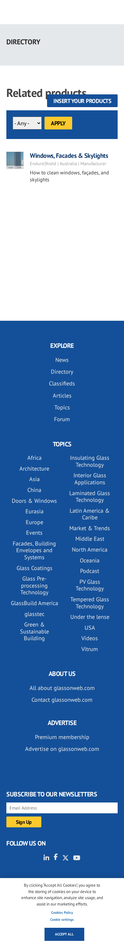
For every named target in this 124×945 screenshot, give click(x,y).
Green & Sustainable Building (34, 631)
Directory (62, 371)
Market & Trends (89, 528)
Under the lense (89, 616)
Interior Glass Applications (89, 479)
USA (90, 627)
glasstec (34, 614)
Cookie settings (62, 919)
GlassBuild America (34, 603)
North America (89, 549)
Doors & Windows (34, 500)
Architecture (34, 468)
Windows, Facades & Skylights (69, 155)
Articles (62, 395)
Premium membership (62, 737)
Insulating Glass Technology (89, 461)
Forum (62, 419)
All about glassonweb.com (62, 688)
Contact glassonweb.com (62, 699)
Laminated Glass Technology (89, 496)
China (34, 490)
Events (34, 532)
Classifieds (62, 383)
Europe (34, 522)
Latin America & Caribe (90, 514)
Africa (34, 457)
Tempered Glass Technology (89, 603)
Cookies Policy (62, 912)
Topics (62, 407)
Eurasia (34, 511)
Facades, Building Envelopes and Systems (34, 550)
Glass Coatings (34, 568)
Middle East (89, 538)
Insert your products (82, 101)
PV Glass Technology (90, 585)
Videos (89, 638)
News (62, 359)
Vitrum (89, 649)
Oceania (90, 560)
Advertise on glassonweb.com (62, 748)
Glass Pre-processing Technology (34, 585)
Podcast (89, 571)
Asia (34, 479)
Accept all (64, 934)
